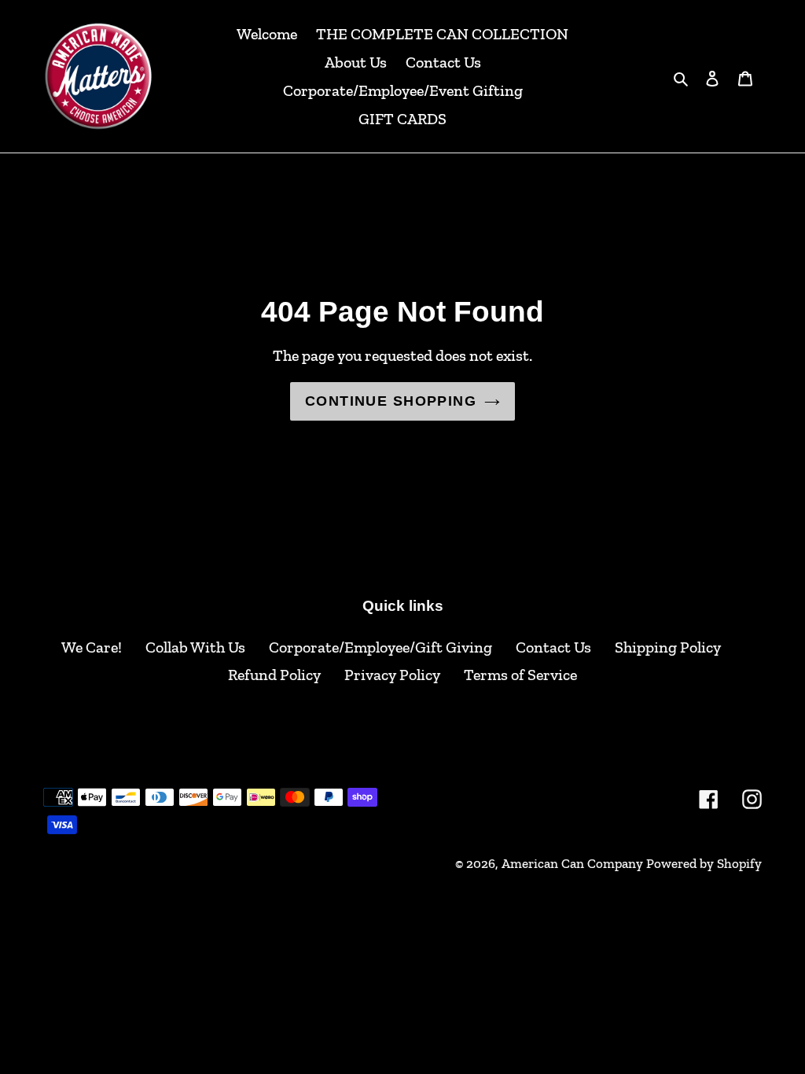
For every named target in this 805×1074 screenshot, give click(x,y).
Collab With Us (195, 647)
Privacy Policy (392, 674)
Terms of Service (520, 674)
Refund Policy (274, 674)
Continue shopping (390, 401)
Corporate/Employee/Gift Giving (380, 647)
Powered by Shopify (704, 863)
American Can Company (572, 863)
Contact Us (553, 647)
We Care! (91, 647)
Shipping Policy (668, 647)
